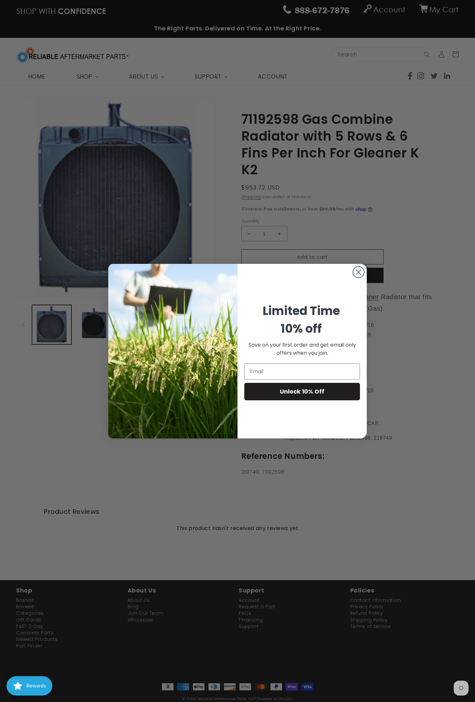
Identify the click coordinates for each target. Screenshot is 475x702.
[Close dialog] (358, 272)
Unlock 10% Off (302, 391)
